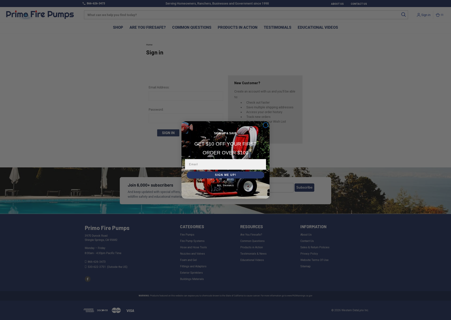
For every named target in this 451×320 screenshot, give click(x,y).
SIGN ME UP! (225, 174)
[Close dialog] (266, 125)
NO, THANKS (225, 185)
